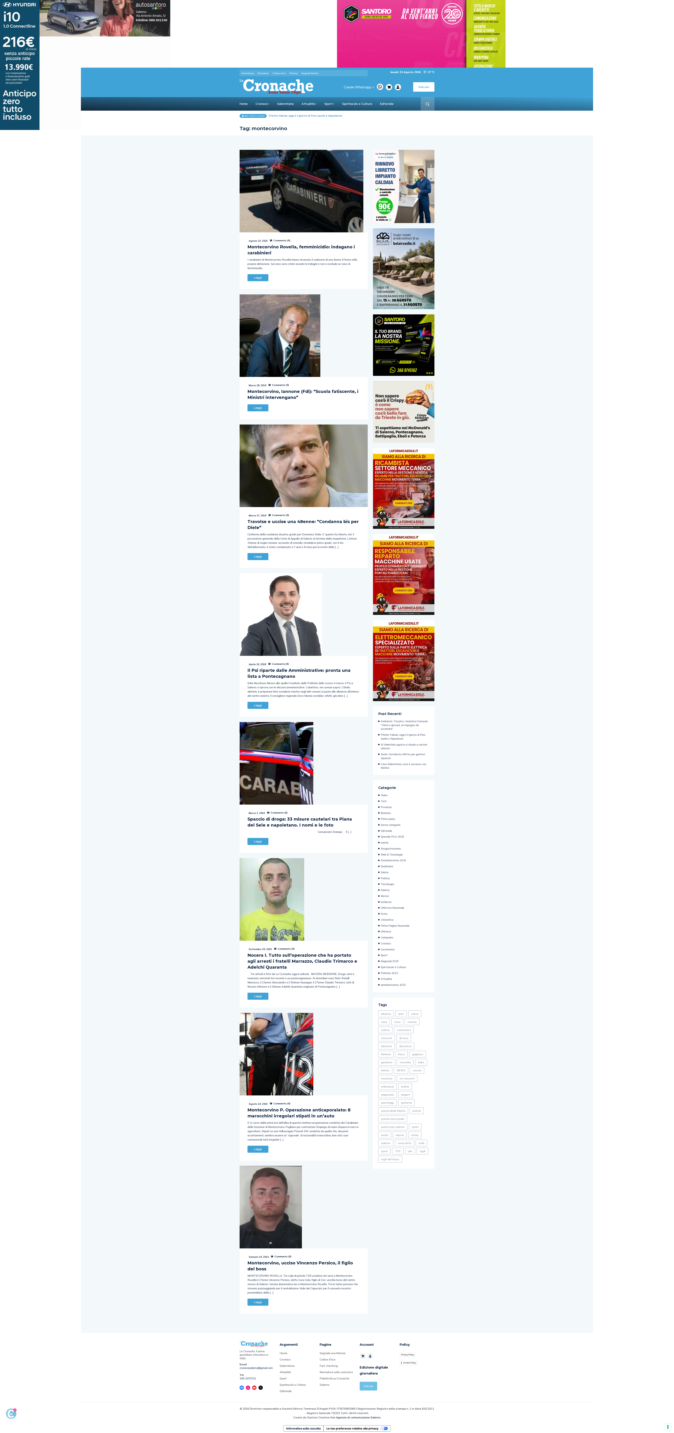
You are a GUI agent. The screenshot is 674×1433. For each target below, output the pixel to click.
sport (384, 1151)
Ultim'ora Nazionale (392, 907)
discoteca (405, 1046)
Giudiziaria (387, 866)
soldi (421, 1143)
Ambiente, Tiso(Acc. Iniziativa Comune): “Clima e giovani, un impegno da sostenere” (404, 725)
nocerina (386, 1078)
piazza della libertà (393, 1110)
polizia (416, 1110)
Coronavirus (388, 949)
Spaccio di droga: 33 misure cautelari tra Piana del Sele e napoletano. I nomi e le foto (299, 822)
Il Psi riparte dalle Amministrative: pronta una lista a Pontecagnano (299, 673)
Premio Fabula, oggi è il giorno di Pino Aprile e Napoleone (403, 736)
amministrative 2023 (393, 985)
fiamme (386, 1054)
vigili (422, 1151)
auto (401, 1014)
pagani (405, 1094)
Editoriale (387, 104)
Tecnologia (387, 884)
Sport (328, 104)
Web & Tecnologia (392, 854)
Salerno (385, 890)
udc (410, 1151)
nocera (417, 1070)
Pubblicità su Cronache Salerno (334, 1381)
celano (385, 1030)
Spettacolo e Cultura (357, 104)
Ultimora (386, 931)
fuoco (401, 1054)
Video (384, 795)
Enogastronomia (391, 848)
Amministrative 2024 (393, 860)
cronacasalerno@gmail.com (256, 1368)
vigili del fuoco (390, 1159)
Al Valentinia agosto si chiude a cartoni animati (404, 746)
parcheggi (387, 1102)
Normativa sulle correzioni (336, 1372)
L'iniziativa (387, 919)
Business (386, 813)
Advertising (247, 73)
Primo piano (388, 819)
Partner (293, 73)
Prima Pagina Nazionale (395, 925)
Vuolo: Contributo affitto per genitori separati (297, 115)
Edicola (368, 1386)
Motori (385, 896)
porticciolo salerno (393, 1127)
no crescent (407, 1078)
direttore (386, 1046)
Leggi (258, 277)
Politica (385, 878)
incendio (405, 1062)
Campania (387, 937)
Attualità (308, 104)
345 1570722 (248, 1378)
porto (415, 1127)
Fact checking (329, 1365)
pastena (406, 1102)
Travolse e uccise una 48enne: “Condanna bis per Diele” (303, 524)
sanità (384, 842)
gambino (386, 1062)
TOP (398, 1151)
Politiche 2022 (389, 973)
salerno (386, 1143)
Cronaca (261, 104)
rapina (400, 1135)
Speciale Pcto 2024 (392, 836)
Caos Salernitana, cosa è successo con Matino (403, 766)
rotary (415, 1135)
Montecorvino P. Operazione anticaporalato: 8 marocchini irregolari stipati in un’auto (299, 1112)
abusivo (386, 1014)
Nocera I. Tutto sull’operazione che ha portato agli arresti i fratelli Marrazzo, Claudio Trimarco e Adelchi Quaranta (302, 961)
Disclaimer (263, 73)
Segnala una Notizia (332, 1353)
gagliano (417, 1054)
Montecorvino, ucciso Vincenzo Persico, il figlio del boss (300, 1265)
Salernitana (285, 104)
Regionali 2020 (390, 961)
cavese (412, 1022)
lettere (385, 1070)
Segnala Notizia (310, 73)
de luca (403, 1038)
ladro (421, 1062)
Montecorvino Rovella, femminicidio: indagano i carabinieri (301, 249)
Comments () (281, 240)
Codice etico (279, 73)
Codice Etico (327, 1359)
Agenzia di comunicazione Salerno (358, 1417)
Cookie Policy (409, 1363)
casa (384, 1022)
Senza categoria (390, 825)
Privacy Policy (407, 1354)
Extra (384, 913)
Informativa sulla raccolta (303, 1428)
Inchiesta (386, 902)
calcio (414, 1014)
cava (397, 1022)
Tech (383, 801)
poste (384, 1135)
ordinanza (387, 1086)
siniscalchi (404, 1143)
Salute (384, 872)
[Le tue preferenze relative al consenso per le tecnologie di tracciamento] (668, 1427)
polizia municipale (392, 1119)
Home (244, 104)
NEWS (401, 1070)
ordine (405, 1086)
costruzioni (404, 1030)
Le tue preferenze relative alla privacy (352, 1428)
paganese (387, 1094)
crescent (386, 1038)
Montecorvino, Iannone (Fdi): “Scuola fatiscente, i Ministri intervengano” (302, 394)
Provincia (386, 807)
